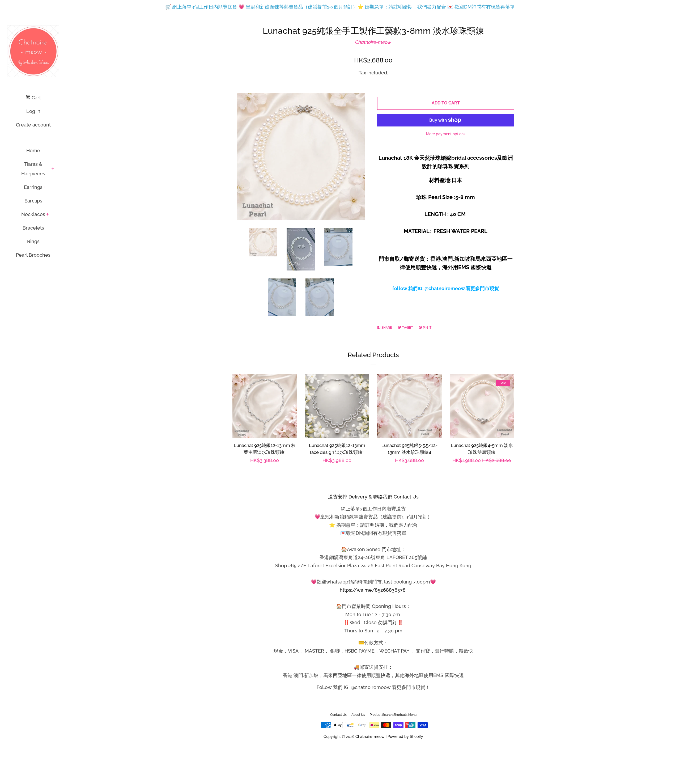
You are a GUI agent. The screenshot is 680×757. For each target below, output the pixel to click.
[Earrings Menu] (45, 187)
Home (33, 150)
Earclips (33, 201)
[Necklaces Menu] (47, 214)
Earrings (33, 187)
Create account (33, 125)
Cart (35, 97)
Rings (33, 241)
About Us (358, 715)
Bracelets (33, 228)
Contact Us (338, 715)
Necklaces (33, 214)
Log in (33, 111)
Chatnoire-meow (373, 42)
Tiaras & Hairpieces (33, 168)
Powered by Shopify (405, 736)
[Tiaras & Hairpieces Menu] (53, 169)
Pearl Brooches (33, 255)
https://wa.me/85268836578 (373, 590)
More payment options (445, 134)
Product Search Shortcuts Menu (393, 715)
